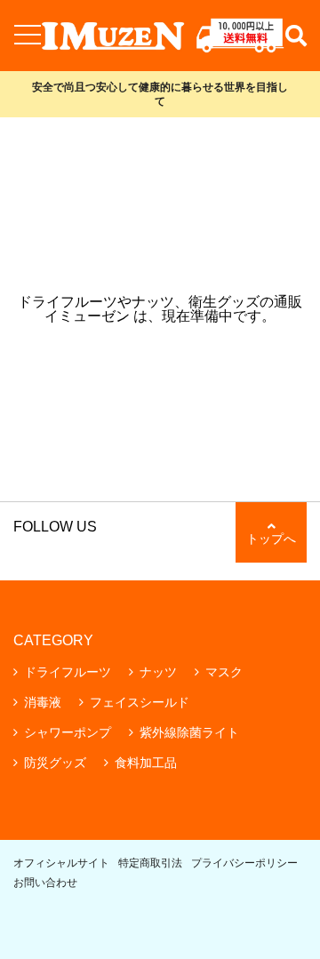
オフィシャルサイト (61, 863)
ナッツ (158, 672)
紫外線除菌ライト (189, 732)
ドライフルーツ (67, 672)
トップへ (271, 538)
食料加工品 (146, 762)
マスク (224, 672)
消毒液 (42, 702)
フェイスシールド (139, 702)
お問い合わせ (45, 882)
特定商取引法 (150, 863)
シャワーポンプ (67, 732)
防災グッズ (55, 762)
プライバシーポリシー (244, 863)
